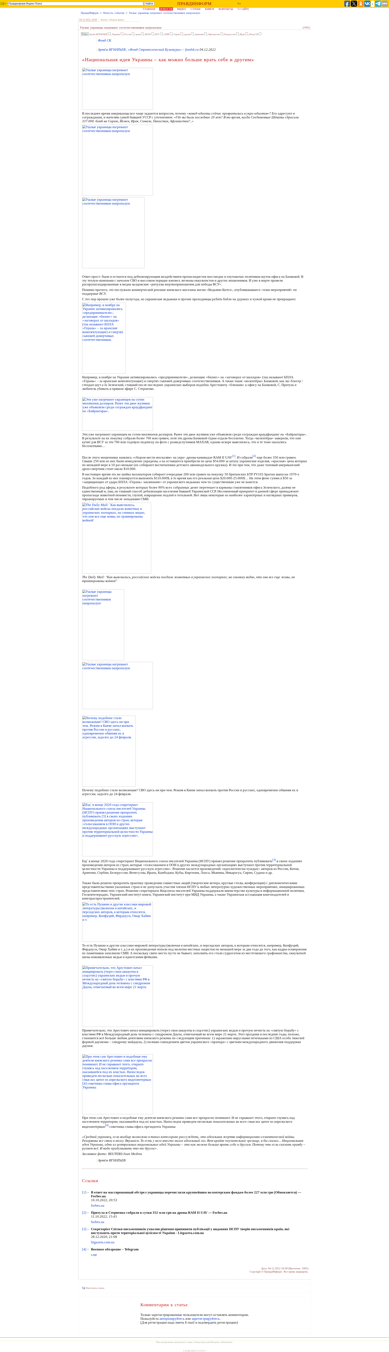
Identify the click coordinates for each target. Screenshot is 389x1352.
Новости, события (113, 12)
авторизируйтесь (172, 1319)
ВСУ (157, 34)
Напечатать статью (95, 1288)
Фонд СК (253, 34)
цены (138, 34)
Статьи (195, 9)
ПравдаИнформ (89, 12)
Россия (127, 34)
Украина (116, 34)
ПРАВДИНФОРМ (194, 3)
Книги (209, 9)
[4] (84, 1249)
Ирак (242, 34)
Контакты (226, 9)
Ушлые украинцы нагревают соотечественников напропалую (164, 12)
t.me (94, 1255)
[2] (84, 1213)
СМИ (166, 34)
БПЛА (148, 34)
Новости (166, 9)
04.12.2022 (84, 19)
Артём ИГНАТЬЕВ (98, 34)
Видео (181, 9)
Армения (199, 34)
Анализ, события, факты (112, 19)
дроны (187, 34)
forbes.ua (97, 1205)
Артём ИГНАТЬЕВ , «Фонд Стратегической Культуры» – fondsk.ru (148, 49)
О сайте (243, 9)
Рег (239, 3)
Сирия (177, 34)
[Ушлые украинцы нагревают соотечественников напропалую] (117, 109)
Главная (149, 9)
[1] (84, 1192)
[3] (84, 1229)
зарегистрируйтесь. (205, 1319)
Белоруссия (229, 34)
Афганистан (214, 34)
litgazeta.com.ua (102, 1242)
